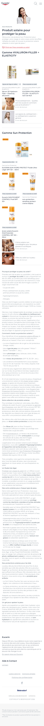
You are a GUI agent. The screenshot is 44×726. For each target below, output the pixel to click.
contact (5, 665)
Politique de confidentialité (22, 677)
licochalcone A (12, 434)
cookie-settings (14, 674)
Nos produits (7, 27)
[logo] (6, 3)
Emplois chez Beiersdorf (18, 696)
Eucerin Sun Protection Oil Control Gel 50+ (20, 390)
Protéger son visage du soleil (13, 471)
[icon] (22, 683)
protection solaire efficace (28, 336)
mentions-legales (28, 674)
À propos (32, 696)
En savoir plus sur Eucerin (12, 654)
